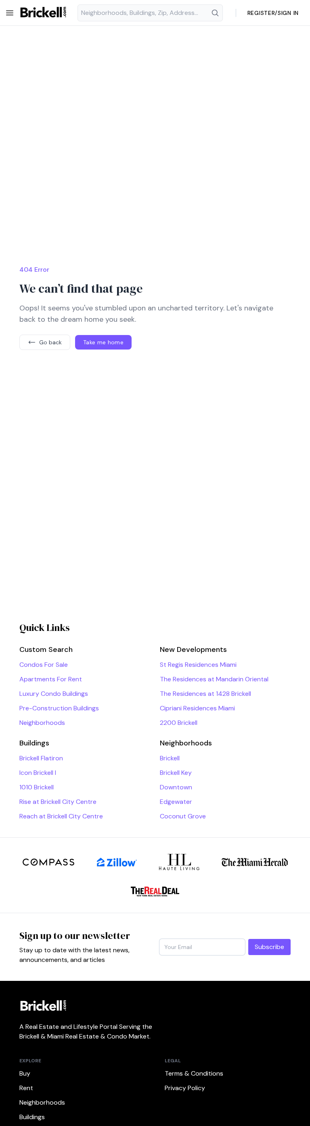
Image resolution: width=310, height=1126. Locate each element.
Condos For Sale (43, 664)
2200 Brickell (178, 722)
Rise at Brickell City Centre (57, 801)
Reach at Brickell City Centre (61, 816)
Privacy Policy (185, 1088)
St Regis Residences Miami (198, 664)
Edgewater (176, 801)
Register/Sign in (273, 13)
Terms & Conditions (194, 1073)
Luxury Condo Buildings (53, 693)
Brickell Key (176, 772)
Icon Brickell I (37, 772)
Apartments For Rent (50, 679)
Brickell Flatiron (41, 758)
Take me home (103, 342)
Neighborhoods (42, 722)
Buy (24, 1073)
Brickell (170, 758)
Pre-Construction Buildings (59, 708)
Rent (26, 1088)
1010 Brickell (36, 787)
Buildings (32, 1117)
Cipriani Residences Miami (197, 708)
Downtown (176, 787)
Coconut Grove (183, 816)
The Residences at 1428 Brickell (205, 693)
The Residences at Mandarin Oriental (214, 679)
